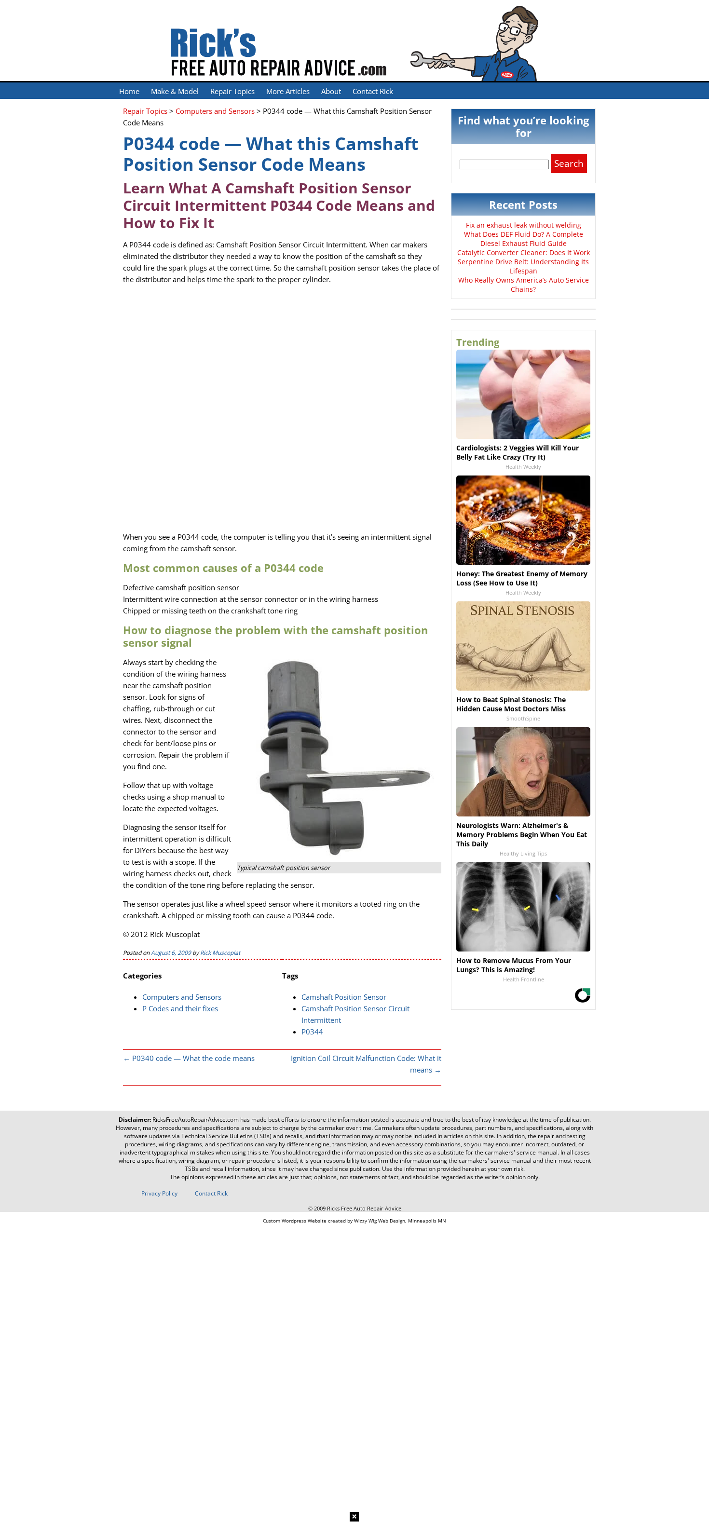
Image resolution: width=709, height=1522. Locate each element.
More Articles (288, 91)
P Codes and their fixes (180, 1008)
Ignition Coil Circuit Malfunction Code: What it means (366, 1063)
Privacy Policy (159, 1193)
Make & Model (175, 91)
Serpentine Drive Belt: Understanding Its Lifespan (523, 266)
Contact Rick (373, 91)
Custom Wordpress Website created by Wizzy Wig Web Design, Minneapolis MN (354, 1220)
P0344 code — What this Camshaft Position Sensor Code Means (271, 154)
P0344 (312, 1031)
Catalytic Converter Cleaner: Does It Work (523, 252)
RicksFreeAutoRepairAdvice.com (195, 1119)
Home (129, 91)
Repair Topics (232, 91)
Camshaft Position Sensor (343, 997)
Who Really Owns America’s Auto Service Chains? (523, 284)
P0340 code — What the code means (189, 1058)
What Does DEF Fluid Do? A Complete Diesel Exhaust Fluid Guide (523, 239)
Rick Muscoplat (220, 953)
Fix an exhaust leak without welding (523, 225)
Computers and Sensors (181, 997)
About (331, 91)
